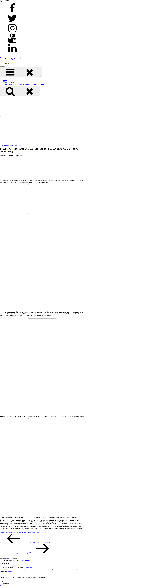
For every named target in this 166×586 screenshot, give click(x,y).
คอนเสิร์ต (11, 532)
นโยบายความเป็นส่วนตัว (8, 82)
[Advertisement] (83, 106)
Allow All (2, 579)
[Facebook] (12, 12)
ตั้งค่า (10, 571)
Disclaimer (5, 80)
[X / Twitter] (12, 22)
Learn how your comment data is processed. (25, 560)
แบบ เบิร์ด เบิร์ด (28, 532)
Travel (1, 532)
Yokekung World (10, 58)
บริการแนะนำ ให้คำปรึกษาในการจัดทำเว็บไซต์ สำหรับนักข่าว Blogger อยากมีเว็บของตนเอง (23, 84)
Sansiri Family (5, 532)
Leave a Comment (36, 532)
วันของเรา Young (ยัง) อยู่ (19, 532)
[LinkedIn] (12, 52)
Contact (4, 81)
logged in (7, 558)
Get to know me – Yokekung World (10, 78)
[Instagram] (12, 32)
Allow (1, 573)
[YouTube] (12, 42)
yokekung (4, 145)
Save (1, 585)
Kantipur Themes (29, 567)
